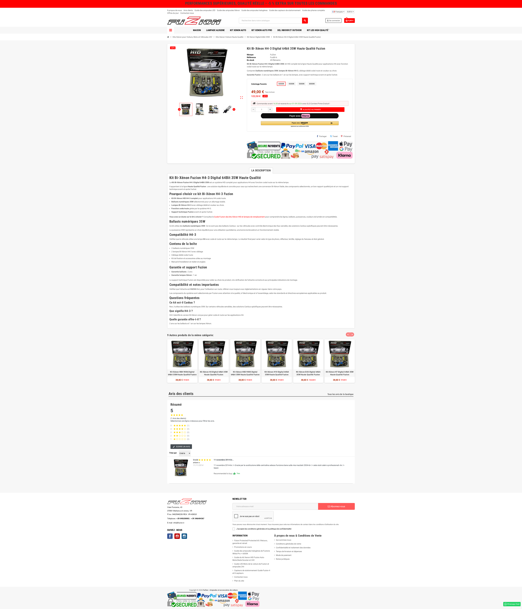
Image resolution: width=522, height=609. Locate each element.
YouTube (177, 536)
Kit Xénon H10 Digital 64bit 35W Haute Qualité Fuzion (277, 373)
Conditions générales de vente (288, 544)
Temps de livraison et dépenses (289, 551)
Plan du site (239, 581)
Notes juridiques (283, 559)
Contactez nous (241, 577)
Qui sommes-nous (283, 540)
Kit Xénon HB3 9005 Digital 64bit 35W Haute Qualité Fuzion (245, 373)
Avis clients (188, 10)
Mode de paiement (283, 555)
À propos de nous (174, 10)
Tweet (335, 136)
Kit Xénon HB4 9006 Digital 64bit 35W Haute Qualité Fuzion (182, 373)
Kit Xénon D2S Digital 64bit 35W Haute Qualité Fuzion (308, 373)
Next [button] (352, 334)
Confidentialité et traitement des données (293, 547)
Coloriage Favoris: (259, 84)
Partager (323, 136)
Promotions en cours (243, 547)
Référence (251, 57)
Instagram (184, 536)
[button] (300, 124)
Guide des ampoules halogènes (254, 10)
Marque (250, 55)
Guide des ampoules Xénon (228, 10)
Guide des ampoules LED (205, 10)
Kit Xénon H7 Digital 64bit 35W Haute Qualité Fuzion (339, 373)
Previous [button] (348, 334)
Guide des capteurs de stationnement (285, 10)
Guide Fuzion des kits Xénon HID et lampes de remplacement (239, 217)
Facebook (170, 536)
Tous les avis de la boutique (340, 394)
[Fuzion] (194, 20)
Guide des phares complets (313, 10)
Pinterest (347, 136)
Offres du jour (173, 13)
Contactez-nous (187, 13)
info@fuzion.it (191, 523)
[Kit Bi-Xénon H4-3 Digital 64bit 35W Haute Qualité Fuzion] (180, 467)
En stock (250, 60)
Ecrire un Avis (183, 447)
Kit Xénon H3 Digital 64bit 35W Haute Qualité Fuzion (214, 373)
